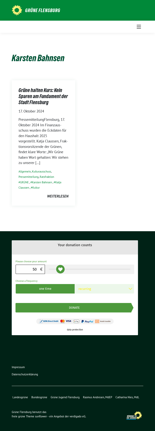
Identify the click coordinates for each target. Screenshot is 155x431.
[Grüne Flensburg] (17, 10)
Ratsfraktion (47, 177)
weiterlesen (57, 196)
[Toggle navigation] (138, 26)
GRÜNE (24, 182)
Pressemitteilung (29, 177)
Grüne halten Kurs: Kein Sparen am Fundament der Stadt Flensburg (43, 96)
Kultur (36, 187)
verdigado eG (77, 416)
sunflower (41, 416)
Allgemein (25, 171)
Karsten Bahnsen (42, 182)
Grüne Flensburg (42, 10)
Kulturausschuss (41, 171)
